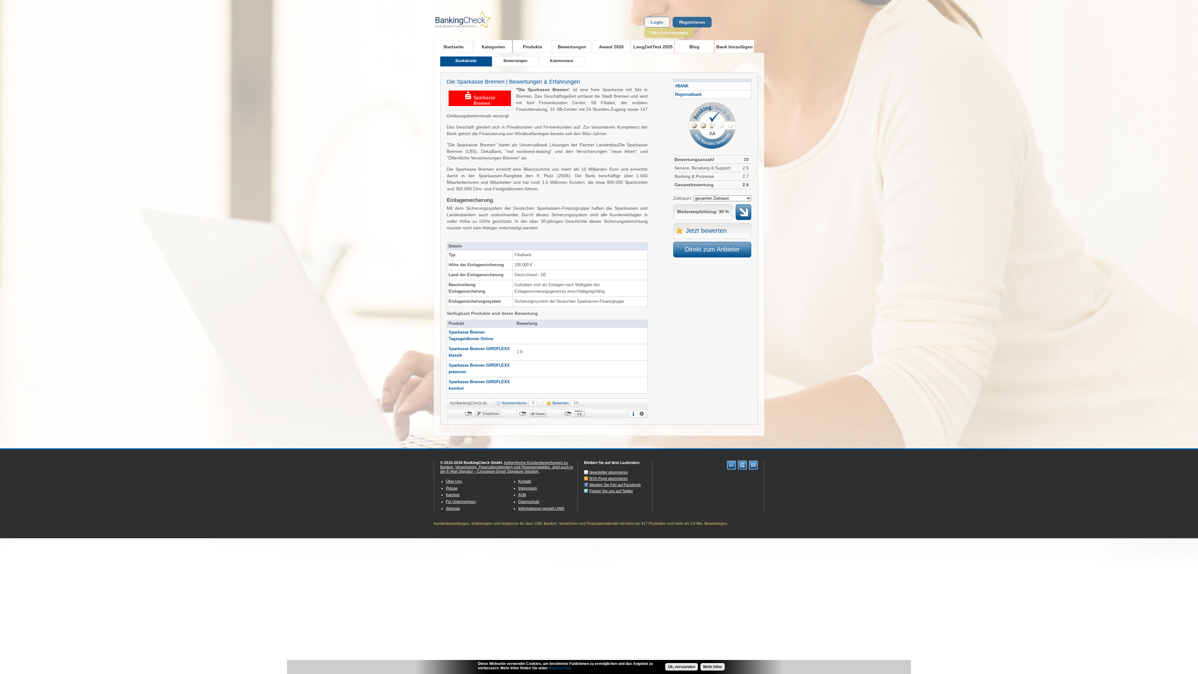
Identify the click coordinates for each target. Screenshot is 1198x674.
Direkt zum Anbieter (712, 249)
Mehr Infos (712, 667)
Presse (452, 488)
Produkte (527, 46)
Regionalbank (688, 94)
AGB (522, 495)
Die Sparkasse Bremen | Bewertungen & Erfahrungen (513, 82)
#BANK (682, 86)
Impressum (527, 488)
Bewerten (561, 403)
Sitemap (453, 508)
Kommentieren (514, 403)
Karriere (453, 495)
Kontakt (524, 481)
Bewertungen (569, 46)
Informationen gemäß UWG (541, 508)
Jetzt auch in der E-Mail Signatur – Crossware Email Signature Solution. (506, 469)
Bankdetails (466, 61)
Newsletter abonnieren (608, 472)
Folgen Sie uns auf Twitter (611, 491)
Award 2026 (608, 46)
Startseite (453, 46)
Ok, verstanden (681, 667)
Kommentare (561, 61)
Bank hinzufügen (734, 46)
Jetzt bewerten (706, 230)
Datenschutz (528, 502)
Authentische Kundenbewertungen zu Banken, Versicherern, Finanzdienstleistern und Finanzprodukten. (504, 465)
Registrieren (692, 22)
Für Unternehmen (669, 32)
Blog (694, 46)
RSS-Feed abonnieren (608, 478)
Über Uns (454, 481)
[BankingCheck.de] (480, 31)
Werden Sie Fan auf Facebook (615, 485)
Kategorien (489, 46)
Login (657, 22)
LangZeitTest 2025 (652, 46)
